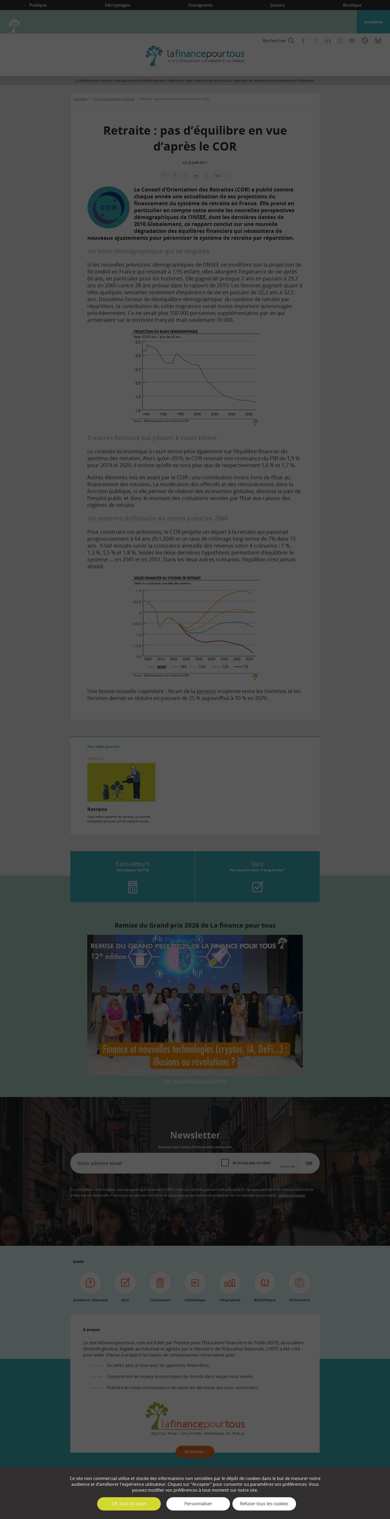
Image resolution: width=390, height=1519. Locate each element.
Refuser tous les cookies (264, 1504)
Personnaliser (198, 1504)
